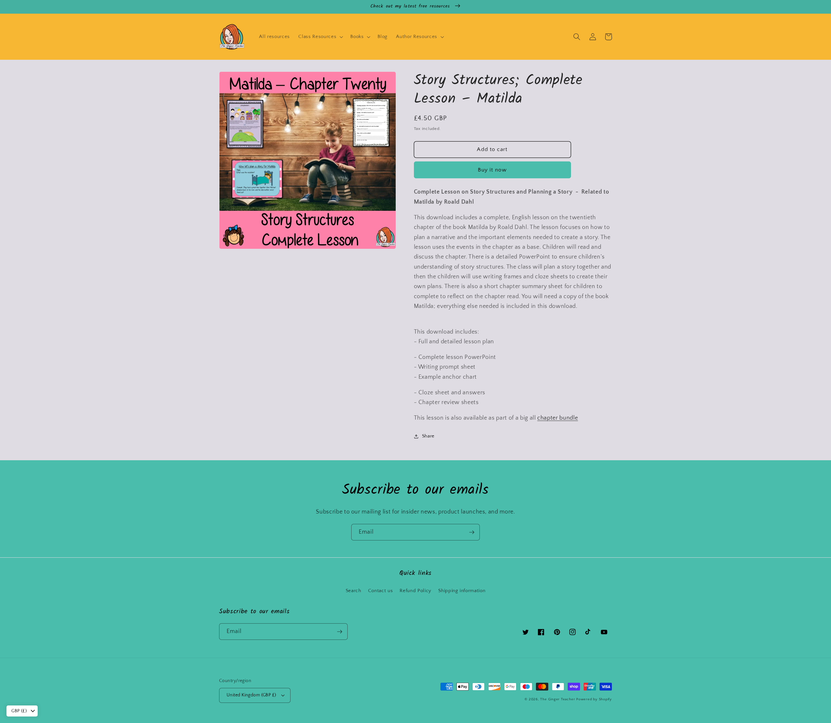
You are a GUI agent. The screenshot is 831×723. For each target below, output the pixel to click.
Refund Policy (415, 590)
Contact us (380, 590)
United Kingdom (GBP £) (251, 695)
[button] (320, 36)
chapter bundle (557, 418)
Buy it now (492, 170)
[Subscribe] (471, 532)
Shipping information (461, 590)
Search (353, 590)
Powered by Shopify (594, 699)
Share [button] (428, 436)
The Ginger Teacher (557, 699)
